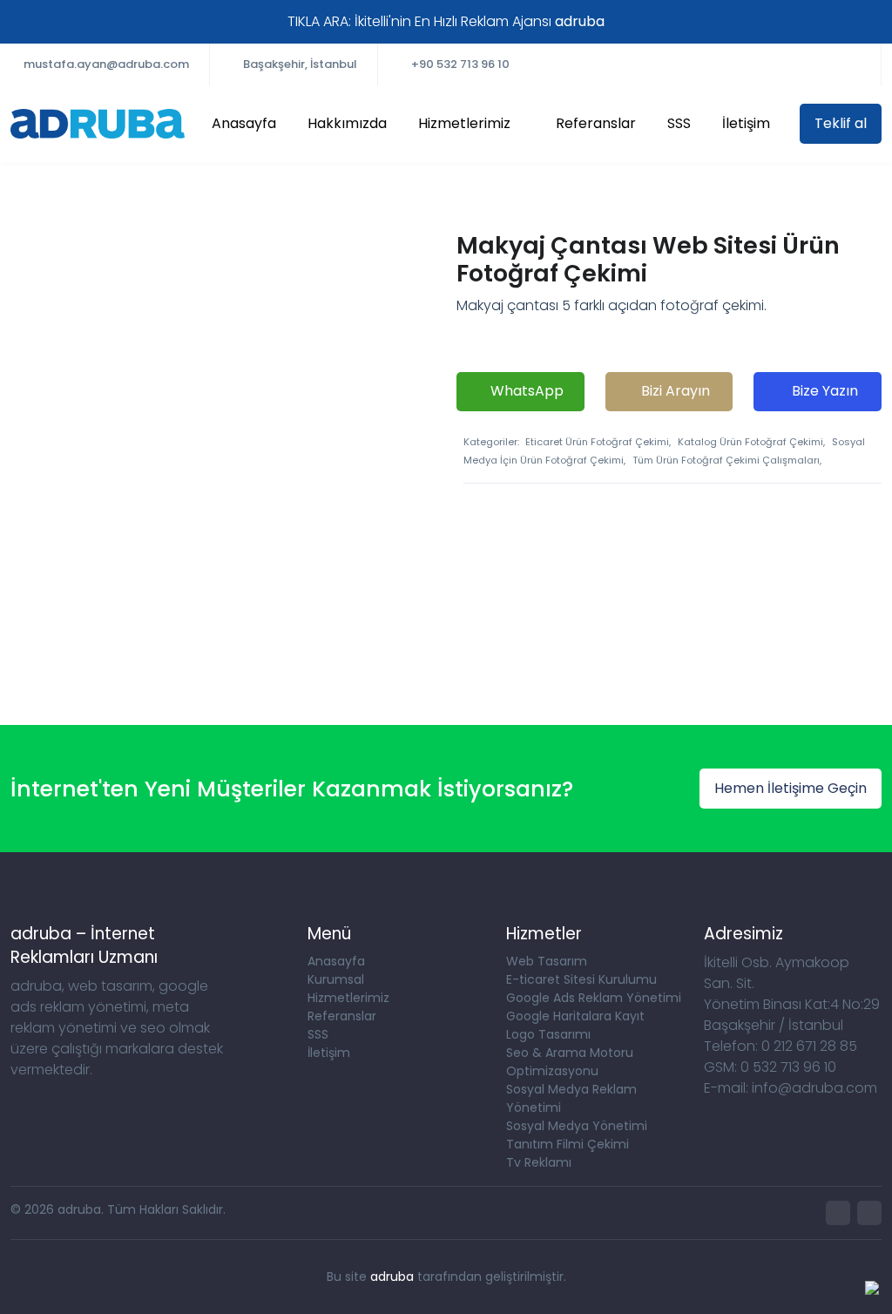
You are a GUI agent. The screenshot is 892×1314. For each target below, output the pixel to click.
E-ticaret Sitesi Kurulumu (581, 979)
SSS (679, 123)
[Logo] (97, 124)
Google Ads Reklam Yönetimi (593, 997)
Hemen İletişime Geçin (790, 788)
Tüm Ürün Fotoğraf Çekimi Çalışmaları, (726, 460)
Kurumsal (335, 979)
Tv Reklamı (538, 1162)
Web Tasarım (546, 961)
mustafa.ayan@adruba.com (106, 64)
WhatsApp (525, 391)
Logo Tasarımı (548, 1034)
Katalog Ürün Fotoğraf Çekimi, (751, 442)
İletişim (746, 123)
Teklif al (840, 123)
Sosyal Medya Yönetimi (576, 1126)
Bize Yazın (823, 391)
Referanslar (596, 123)
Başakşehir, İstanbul (300, 64)
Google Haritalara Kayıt (575, 1016)
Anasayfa (244, 123)
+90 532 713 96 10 (460, 64)
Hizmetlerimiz (464, 123)
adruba (392, 1276)
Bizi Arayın (674, 391)
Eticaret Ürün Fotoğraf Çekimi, (598, 442)
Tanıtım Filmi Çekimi (567, 1144)
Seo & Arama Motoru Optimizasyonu (569, 1062)
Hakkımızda (347, 123)
